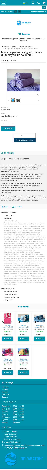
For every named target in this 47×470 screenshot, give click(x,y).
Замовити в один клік (25, 140)
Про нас (5, 389)
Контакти (5, 394)
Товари (4, 392)
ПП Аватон (23, 34)
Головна (5, 387)
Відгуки (5, 397)
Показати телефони (38, 11)
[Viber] (19, 11)
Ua (26, 3)
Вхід (44, 7)
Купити (9, 129)
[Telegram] (15, 11)
